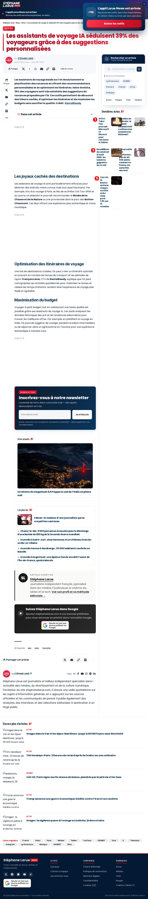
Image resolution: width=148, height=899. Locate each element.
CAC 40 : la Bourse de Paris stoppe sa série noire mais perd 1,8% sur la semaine (104, 192)
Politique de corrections (95, 871)
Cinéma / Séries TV (125, 885)
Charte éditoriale (91, 866)
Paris (37, 648)
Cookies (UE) (89, 885)
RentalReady (73, 103)
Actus (9, 28)
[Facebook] (78, 674)
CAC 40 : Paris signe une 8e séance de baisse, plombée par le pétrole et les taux (73, 777)
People (118, 100)
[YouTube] (82, 674)
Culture (121, 87)
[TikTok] (30, 874)
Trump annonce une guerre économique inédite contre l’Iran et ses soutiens (72, 798)
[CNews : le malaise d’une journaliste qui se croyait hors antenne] (24, 519)
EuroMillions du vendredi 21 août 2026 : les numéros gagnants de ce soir (103, 157)
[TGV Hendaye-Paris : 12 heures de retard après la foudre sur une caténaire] (14, 758)
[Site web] (74, 674)
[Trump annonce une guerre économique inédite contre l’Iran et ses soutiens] (14, 802)
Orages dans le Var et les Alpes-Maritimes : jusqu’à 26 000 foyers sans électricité (74, 733)
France (25, 840)
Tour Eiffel (46, 648)
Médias (61, 840)
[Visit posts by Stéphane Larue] (9, 60)
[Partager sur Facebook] (29, 68)
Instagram (10, 844)
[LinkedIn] (94, 674)
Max (29, 648)
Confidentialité (90, 880)
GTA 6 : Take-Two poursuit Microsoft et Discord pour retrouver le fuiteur (104, 130)
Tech (128, 100)
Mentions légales (91, 876)
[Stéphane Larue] (12, 4)
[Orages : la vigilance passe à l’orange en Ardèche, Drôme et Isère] (14, 823)
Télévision (134, 840)
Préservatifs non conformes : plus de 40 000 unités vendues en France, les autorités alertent (125, 160)
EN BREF (126, 81)
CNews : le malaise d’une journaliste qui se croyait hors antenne (59, 519)
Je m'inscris (82, 414)
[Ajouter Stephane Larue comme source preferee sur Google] (55, 625)
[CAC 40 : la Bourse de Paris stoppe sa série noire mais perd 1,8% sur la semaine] (116, 180)
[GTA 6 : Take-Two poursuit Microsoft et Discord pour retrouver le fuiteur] (116, 121)
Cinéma (138, 100)
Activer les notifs (114, 23)
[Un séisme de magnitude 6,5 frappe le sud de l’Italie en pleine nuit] (55, 465)
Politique (110, 92)
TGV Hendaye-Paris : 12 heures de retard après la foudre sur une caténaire (71, 755)
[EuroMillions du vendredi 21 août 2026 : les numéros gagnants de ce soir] (116, 152)
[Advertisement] (55, 149)
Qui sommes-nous (59, 876)
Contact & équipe (59, 871)
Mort (69, 844)
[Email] (41, 68)
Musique (43, 844)
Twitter (74, 840)
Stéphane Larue (25, 58)
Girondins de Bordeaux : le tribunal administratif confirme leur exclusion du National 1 (125, 126)
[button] (47, 68)
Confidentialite (26, 425)
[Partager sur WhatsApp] (35, 68)
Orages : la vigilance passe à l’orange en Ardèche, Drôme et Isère (65, 820)
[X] (5, 874)
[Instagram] (86, 674)
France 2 (110, 87)
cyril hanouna (112, 81)
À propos (54, 866)
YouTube (87, 840)
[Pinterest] (90, 674)
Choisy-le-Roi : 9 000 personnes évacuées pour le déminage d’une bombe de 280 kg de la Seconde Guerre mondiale (53, 533)
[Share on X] (23, 68)
